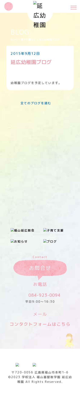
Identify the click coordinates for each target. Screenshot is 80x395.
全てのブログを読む (35, 103)
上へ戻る (72, 387)
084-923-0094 (44, 295)
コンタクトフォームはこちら (40, 324)
